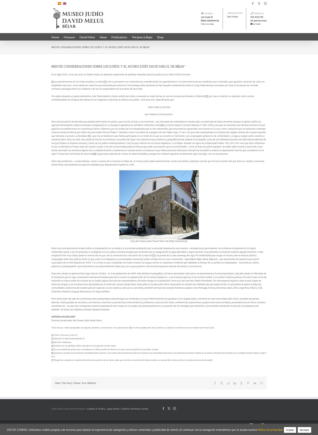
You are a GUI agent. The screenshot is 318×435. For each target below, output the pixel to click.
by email (256, 24)
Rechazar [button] (304, 430)
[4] (162, 125)
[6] (94, 153)
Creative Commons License (134, 408)
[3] (206, 96)
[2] (105, 81)
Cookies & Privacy (96, 408)
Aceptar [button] (290, 430)
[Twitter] (168, 408)
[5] (89, 136)
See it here (232, 16)
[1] (52, 81)
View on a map (207, 24)
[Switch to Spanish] (59, 3)
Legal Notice (113, 408)
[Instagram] (174, 408)
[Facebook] (163, 408)
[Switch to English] (64, 3)
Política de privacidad (270, 430)
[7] (153, 255)
